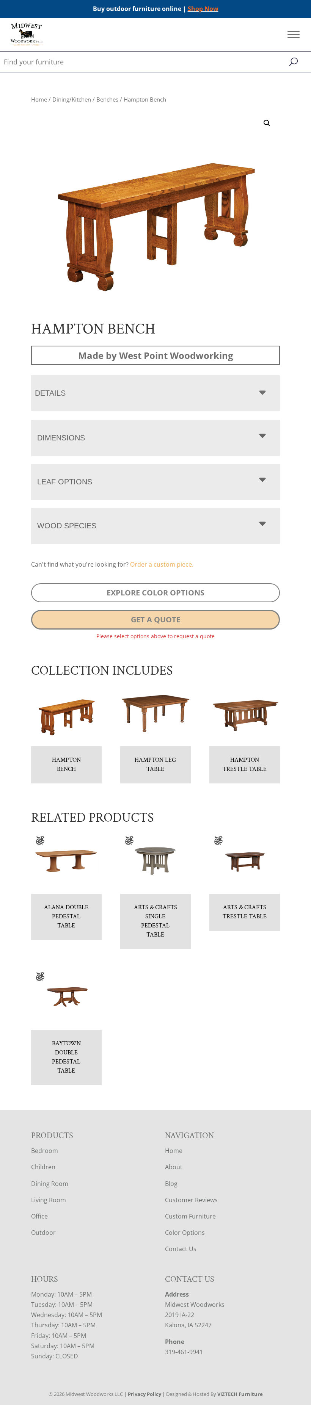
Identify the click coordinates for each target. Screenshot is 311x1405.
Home (39, 99)
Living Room (48, 1200)
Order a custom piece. (161, 564)
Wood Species (66, 526)
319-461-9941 (184, 1352)
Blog (171, 1183)
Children (43, 1167)
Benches (107, 99)
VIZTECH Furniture (240, 1394)
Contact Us (180, 1249)
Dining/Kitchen (71, 99)
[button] (267, 123)
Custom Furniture (190, 1216)
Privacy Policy (144, 1394)
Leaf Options (64, 482)
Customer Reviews (191, 1200)
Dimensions (61, 438)
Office (39, 1216)
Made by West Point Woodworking (155, 355)
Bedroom (44, 1151)
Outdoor (43, 1232)
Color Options (185, 1232)
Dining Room (49, 1183)
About (173, 1167)
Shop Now (203, 9)
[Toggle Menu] (293, 34)
